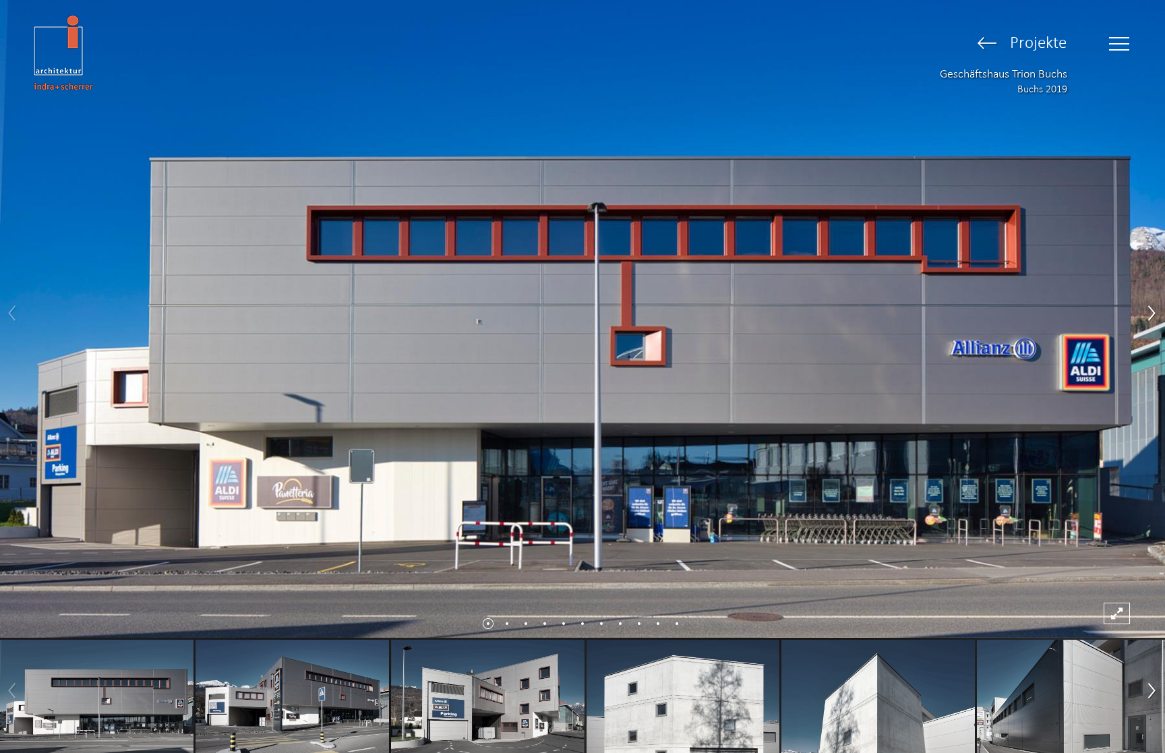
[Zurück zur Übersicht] (987, 44)
